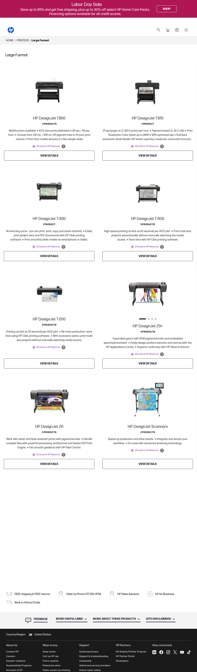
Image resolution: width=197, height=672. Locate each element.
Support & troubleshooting (93, 656)
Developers (122, 661)
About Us (11, 645)
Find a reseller (51, 661)
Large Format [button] (40, 40)
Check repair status (90, 670)
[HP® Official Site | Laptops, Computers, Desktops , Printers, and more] (10, 30)
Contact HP (12, 651)
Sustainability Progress (19, 665)
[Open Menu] (186, 30)
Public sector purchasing (56, 670)
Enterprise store (51, 665)
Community (85, 661)
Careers (10, 656)
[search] (158, 30)
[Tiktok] (189, 652)
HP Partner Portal (125, 656)
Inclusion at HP (14, 670)
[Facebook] (161, 652)
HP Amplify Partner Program (131, 651)
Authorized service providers (95, 665)
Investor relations (15, 661)
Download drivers (88, 651)
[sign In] (177, 30)
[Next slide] (165, 292)
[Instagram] (168, 652)
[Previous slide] (130, 292)
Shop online (49, 651)
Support (84, 645)
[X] (175, 652)
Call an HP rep (50, 656)
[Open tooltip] (63, 146)
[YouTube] (182, 652)
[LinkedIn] (154, 652)
